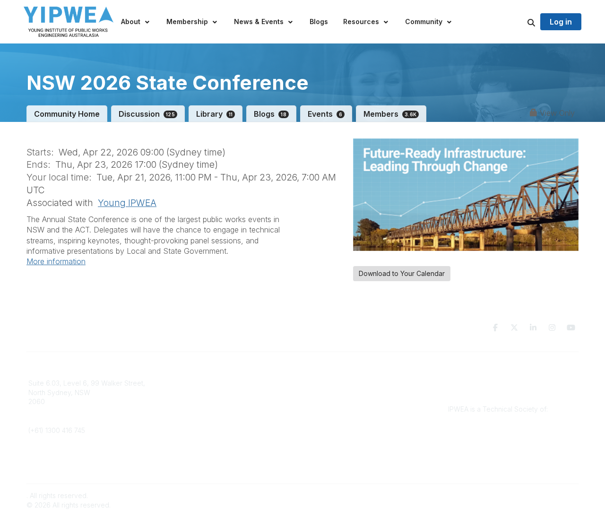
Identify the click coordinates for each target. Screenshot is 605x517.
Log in (561, 21)
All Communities (332, 383)
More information (56, 261)
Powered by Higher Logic (538, 495)
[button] (136, 21)
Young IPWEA (127, 202)
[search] (519, 21)
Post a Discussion (335, 392)
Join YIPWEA (188, 401)
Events (325, 114)
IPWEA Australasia (196, 383)
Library (214, 114)
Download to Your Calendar (402, 273)
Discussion (147, 114)
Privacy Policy (470, 383)
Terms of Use (469, 392)
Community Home (67, 114)
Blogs (270, 114)
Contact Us (185, 392)
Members (389, 114)
